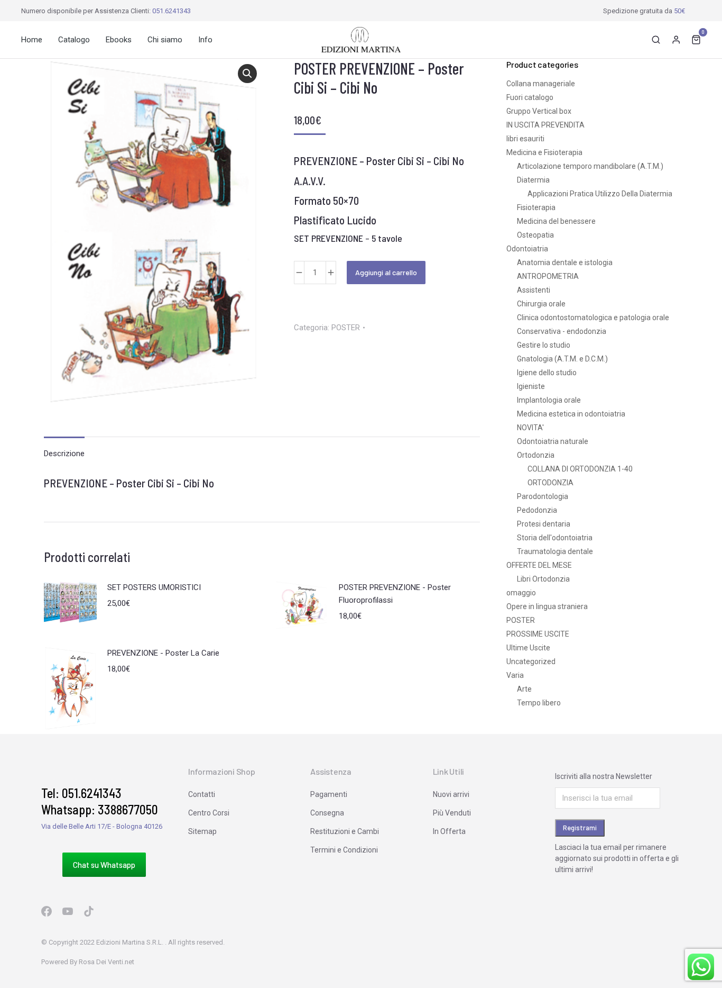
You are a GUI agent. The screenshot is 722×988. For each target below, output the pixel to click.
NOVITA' (530, 427)
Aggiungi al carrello (386, 272)
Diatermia (533, 180)
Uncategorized (531, 661)
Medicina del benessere (556, 221)
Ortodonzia (535, 455)
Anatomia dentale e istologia (565, 262)
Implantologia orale (549, 400)
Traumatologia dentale (555, 551)
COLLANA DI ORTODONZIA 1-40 (580, 469)
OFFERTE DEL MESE (539, 565)
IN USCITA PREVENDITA (545, 125)
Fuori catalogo (529, 97)
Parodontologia (542, 496)
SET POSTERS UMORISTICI (154, 587)
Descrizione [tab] (64, 453)
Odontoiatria (527, 248)
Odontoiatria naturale (552, 441)
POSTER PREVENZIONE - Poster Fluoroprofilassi (395, 594)
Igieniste (531, 386)
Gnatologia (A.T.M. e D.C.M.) (562, 359)
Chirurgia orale (541, 304)
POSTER (345, 327)
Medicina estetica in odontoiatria (571, 414)
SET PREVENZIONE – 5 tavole (348, 238)
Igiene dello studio (547, 372)
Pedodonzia (537, 510)
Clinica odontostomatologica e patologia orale (593, 317)
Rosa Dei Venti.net (106, 962)
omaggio (521, 592)
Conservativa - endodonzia (561, 331)
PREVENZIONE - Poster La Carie (163, 653)
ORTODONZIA (550, 482)
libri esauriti (525, 138)
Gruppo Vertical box (538, 111)
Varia (515, 675)
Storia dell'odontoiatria (555, 537)
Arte (524, 689)
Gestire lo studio (543, 345)
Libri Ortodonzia (543, 579)
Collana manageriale (540, 83)
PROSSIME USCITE (537, 634)
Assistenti (533, 290)
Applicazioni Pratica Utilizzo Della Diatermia (599, 193)
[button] (247, 73)
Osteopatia (535, 235)
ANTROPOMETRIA (548, 276)
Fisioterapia (536, 207)
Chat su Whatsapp (104, 864)
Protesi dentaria (543, 524)
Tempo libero (539, 703)
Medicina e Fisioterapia (544, 152)
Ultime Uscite (528, 647)
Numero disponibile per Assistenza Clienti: (106, 11)
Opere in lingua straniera (547, 606)
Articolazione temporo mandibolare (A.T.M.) (590, 166)
